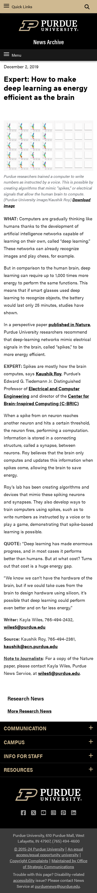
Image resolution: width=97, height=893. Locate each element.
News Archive (48, 41)
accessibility (24, 880)
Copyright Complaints (29, 860)
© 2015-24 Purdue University (39, 849)
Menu (16, 55)
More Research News (29, 711)
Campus (14, 742)
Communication (25, 728)
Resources (18, 770)
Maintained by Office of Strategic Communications (55, 863)
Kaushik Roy (48, 373)
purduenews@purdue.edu (57, 886)
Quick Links (22, 6)
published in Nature (69, 324)
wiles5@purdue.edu (25, 627)
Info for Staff (23, 756)
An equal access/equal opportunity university (49, 852)
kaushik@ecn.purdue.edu (31, 646)
